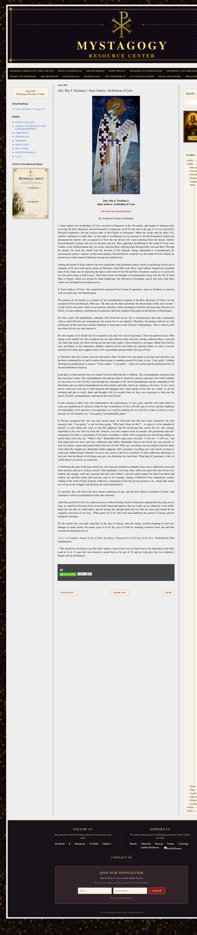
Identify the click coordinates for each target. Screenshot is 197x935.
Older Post (119, 592)
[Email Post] (61, 569)
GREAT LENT (22, 144)
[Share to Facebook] (87, 574)
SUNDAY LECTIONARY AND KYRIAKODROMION (30, 127)
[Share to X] (84, 574)
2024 (191, 807)
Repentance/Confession (122, 578)
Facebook (60, 843)
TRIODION (20, 140)
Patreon (159, 843)
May (194, 789)
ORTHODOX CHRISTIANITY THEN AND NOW (32, 70)
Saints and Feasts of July (143, 578)
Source (61, 538)
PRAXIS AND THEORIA (169, 76)
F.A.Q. (18, 156)
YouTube (93, 843)
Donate (133, 843)
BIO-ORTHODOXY (50, 76)
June (194, 786)
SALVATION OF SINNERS (142, 76)
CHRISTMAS (21, 132)
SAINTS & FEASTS (24, 122)
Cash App (183, 843)
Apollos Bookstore (150, 847)
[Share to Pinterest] (90, 574)
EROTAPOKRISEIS (95, 70)
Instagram (80, 843)
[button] (8, 921)
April (194, 793)
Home (169, 592)
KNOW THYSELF (117, 70)
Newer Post (67, 592)
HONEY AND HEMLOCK (70, 70)
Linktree (107, 843)
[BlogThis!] (81, 574)
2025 (191, 164)
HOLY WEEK (22, 148)
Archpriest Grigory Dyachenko (97, 578)
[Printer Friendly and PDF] (67, 574)
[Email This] (78, 574)
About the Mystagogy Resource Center (30, 93)
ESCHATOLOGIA (71, 76)
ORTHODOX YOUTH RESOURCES (146, 70)
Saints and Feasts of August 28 (30, 108)
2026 (191, 160)
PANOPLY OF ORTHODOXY (23, 76)
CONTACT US (121, 857)
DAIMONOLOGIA (92, 76)
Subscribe (146, 843)
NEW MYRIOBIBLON (115, 76)
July (194, 184)
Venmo (170, 843)
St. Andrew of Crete (162, 578)
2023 (191, 810)
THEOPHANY (22, 136)
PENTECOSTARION (25, 152)
